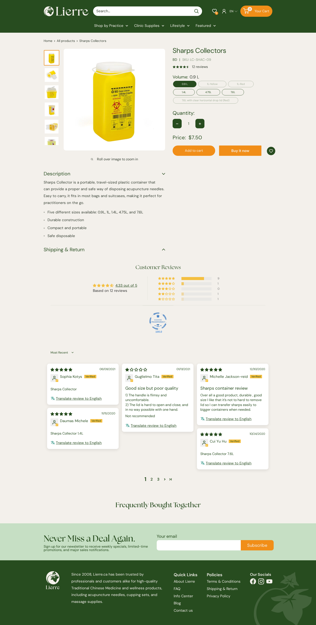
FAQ (177, 588)
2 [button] (151, 479)
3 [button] (158, 479)
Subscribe (257, 545)
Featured (203, 25)
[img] (61, 369)
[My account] (224, 11)
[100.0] (158, 321)
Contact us (183, 610)
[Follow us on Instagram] (261, 582)
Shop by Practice (108, 25)
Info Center (183, 596)
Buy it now (240, 151)
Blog (177, 603)
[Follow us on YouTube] (269, 582)
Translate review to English (79, 398)
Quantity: (184, 113)
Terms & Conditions (224, 581)
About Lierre (184, 581)
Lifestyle (177, 25)
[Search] (196, 11)
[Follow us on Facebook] (253, 582)
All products (66, 41)
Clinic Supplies (147, 25)
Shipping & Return (222, 588)
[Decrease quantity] (177, 124)
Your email (167, 536)
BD (175, 60)
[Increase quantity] (199, 124)
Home (48, 41)
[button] (214, 11)
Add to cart (194, 151)
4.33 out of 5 (126, 285)
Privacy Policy (218, 596)
